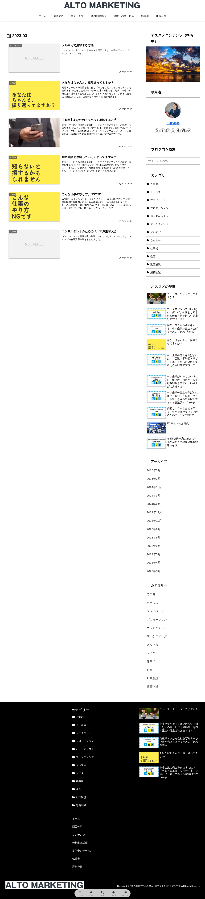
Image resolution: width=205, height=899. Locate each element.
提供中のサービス (82, 850)
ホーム (76, 818)
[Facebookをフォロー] (162, 130)
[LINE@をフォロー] (188, 130)
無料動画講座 (80, 842)
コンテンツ (78, 834)
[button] (196, 161)
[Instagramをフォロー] (167, 130)
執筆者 (76, 858)
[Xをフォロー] (157, 130)
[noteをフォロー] (183, 130)
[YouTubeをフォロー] (173, 130)
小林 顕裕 (173, 123)
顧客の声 (77, 826)
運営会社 (77, 866)
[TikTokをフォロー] (178, 130)
